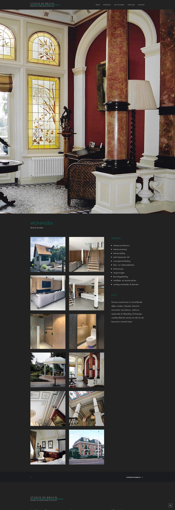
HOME (98, 5)
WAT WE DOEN (119, 5)
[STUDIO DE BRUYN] (45, 5)
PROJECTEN (107, 5)
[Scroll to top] (170, 505)
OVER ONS (131, 5)
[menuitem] (98, 5)
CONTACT (141, 5)
